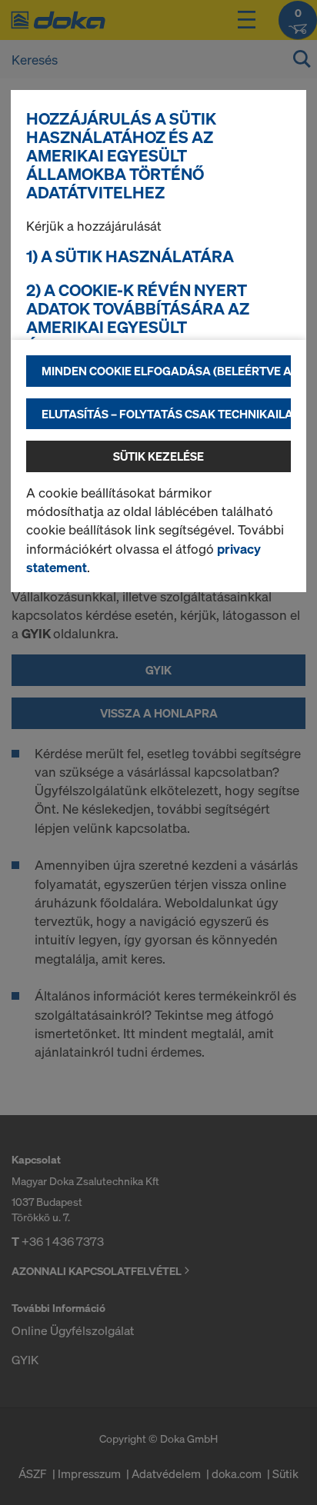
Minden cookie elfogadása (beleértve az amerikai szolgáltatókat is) (166, 370)
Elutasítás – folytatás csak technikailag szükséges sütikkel (166, 413)
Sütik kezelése (158, 456)
